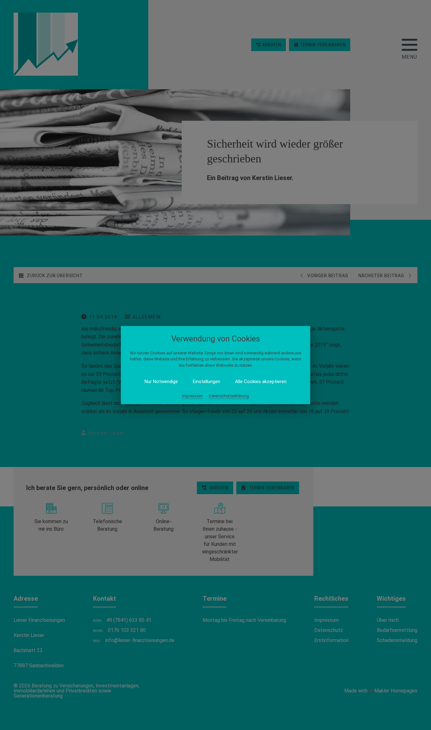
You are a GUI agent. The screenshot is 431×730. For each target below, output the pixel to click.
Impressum (192, 396)
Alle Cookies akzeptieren (260, 381)
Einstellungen (206, 381)
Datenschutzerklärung (229, 396)
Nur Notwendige (161, 381)
